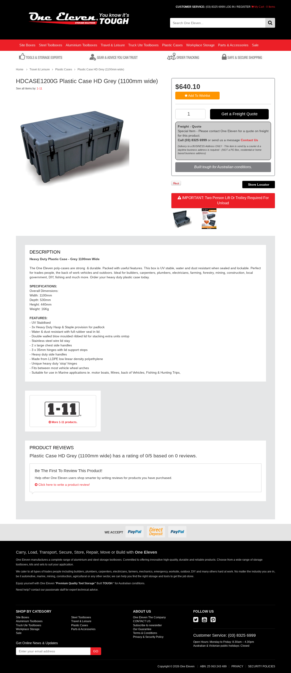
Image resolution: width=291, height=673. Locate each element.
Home (19, 69)
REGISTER (244, 6)
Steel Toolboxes (50, 45)
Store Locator (258, 184)
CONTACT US (142, 621)
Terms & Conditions (145, 633)
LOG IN (230, 6)
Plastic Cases (172, 45)
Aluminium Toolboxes (81, 45)
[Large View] (181, 218)
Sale (255, 45)
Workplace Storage (200, 45)
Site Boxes (27, 45)
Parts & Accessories (233, 45)
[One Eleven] (79, 18)
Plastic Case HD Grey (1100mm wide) (101, 69)
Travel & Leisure (113, 45)
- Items (264, 6)
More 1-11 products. (64, 422)
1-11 (39, 88)
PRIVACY (237, 666)
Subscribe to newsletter (147, 625)
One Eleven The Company (149, 617)
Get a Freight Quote (239, 114)
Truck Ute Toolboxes (143, 45)
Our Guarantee (142, 629)
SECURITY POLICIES (261, 666)
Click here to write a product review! (64, 484)
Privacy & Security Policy (148, 636)
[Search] (270, 23)
